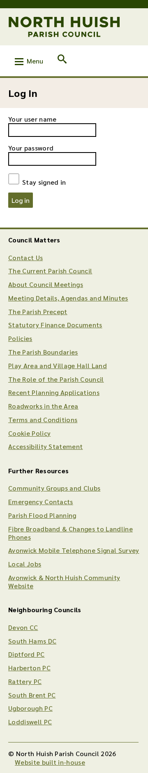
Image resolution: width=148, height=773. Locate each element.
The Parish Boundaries (43, 352)
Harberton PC (29, 667)
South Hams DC (32, 641)
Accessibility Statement (45, 446)
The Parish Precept (37, 311)
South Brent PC (32, 695)
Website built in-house (50, 762)
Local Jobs (24, 563)
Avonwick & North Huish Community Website (64, 581)
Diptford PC (26, 654)
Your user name (32, 119)
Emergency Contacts (40, 501)
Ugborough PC (30, 708)
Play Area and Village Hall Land (57, 365)
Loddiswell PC (30, 721)
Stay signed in (43, 181)
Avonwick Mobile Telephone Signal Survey (73, 550)
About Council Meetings (45, 284)
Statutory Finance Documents (55, 324)
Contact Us (25, 257)
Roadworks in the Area (43, 406)
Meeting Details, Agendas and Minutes (68, 298)
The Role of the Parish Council (56, 379)
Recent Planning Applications (53, 392)
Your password (30, 147)
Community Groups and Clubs (54, 488)
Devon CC (23, 627)
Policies (20, 338)
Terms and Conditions (42, 419)
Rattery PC (25, 681)
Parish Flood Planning (42, 515)
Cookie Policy (29, 433)
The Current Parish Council (50, 270)
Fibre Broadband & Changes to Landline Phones (70, 532)
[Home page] (64, 26)
